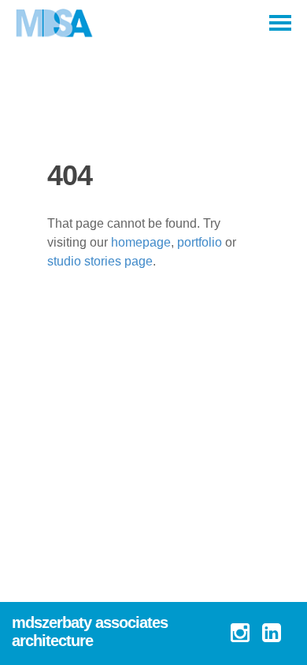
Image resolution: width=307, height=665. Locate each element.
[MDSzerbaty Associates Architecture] (55, 24)
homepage (141, 242)
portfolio (199, 242)
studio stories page (100, 261)
